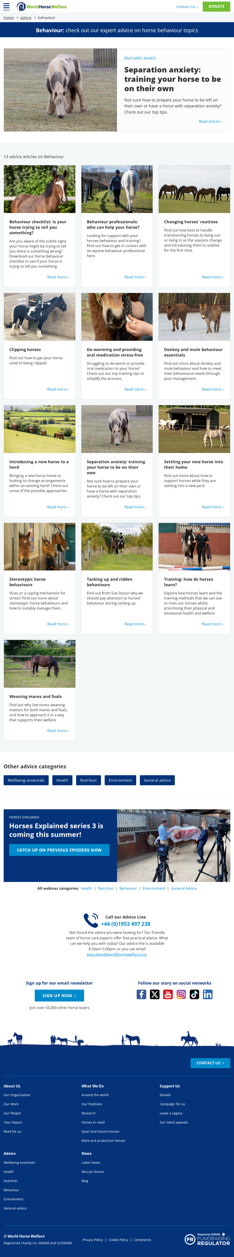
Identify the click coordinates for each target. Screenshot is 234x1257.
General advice (157, 780)
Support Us (170, 1086)
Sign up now (57, 995)
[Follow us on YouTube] (168, 994)
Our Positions (92, 1104)
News (87, 1153)
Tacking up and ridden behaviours (110, 581)
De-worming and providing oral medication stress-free (115, 352)
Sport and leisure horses (100, 1131)
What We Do (93, 1086)
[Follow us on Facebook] (141, 994)
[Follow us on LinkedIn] (208, 994)
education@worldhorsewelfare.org (116, 954)
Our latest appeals (174, 1122)
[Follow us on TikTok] (194, 994)
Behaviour (128, 888)
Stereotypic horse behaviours (27, 581)
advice (25, 17)
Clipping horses (25, 349)
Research (89, 1113)
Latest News (91, 1162)
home (9, 17)
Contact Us (185, 6)
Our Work (11, 1104)
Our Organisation (17, 1095)
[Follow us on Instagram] (181, 994)
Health (62, 780)
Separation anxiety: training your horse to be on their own (116, 467)
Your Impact (13, 1122)
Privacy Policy (92, 1240)
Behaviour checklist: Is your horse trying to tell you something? (37, 227)
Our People (12, 1113)
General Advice (184, 888)
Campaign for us (172, 1104)
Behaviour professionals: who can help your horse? (113, 224)
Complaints (142, 1240)
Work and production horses (103, 1140)
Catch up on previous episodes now (59, 850)
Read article (209, 121)
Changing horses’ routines (191, 221)
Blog (85, 1181)
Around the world (95, 1095)
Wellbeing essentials (26, 780)
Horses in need (93, 1122)
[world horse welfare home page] (41, 6)
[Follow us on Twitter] (155, 994)
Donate (216, 6)
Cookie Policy (118, 1240)
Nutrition (88, 780)
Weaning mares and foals (36, 696)
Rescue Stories (93, 1171)
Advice (10, 1153)
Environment (120, 780)
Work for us (12, 1131)
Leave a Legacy (171, 1113)
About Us (12, 1086)
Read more (56, 277)
